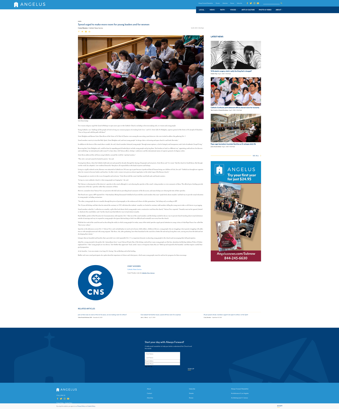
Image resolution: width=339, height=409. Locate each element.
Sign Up (191, 369)
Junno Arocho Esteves (216, 146)
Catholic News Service (96, 28)
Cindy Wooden (83, 28)
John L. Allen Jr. (144, 317)
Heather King (214, 73)
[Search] (281, 3)
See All (256, 156)
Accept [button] (279, 406)
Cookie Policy (68, 403)
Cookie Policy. (91, 406)
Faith (79, 21)
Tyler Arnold (214, 110)
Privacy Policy (81, 406)
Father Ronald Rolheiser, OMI (85, 317)
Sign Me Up (148, 366)
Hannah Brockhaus (223, 110)
